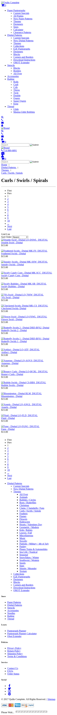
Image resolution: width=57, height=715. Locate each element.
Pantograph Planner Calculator (22, 633)
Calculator (18, 29)
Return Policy (14, 651)
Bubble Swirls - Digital (12, 385)
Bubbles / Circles (27, 500)
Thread (10, 106)
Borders (17, 71)
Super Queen (19, 101)
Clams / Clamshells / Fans (31, 508)
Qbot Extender (14, 636)
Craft (15, 84)
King (15, 103)
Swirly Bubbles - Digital (13, 286)
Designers (18, 24)
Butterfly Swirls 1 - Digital (14, 341)
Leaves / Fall (25, 532)
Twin (15, 92)
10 (8, 220)
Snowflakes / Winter (29, 557)
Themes (17, 21)
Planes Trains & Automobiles (33, 549)
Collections (18, 46)
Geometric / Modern (29, 527)
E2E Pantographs (21, 49)
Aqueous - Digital (9, 363)
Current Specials (21, 13)
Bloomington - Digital (11, 396)
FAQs (10, 671)
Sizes (15, 27)
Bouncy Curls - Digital (12, 374)
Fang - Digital (8, 429)
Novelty (23, 541)
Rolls (15, 81)
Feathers (23, 513)
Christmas (24, 505)
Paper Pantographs (16, 10)
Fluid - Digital (8, 418)
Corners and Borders (23, 57)
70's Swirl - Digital (10, 297)
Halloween (24, 522)
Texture (23, 571)
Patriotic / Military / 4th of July (34, 543)
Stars (21, 565)
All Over (17, 73)
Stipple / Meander (27, 568)
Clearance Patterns (22, 32)
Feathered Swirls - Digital (13, 253)
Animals (23, 497)
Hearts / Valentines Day (30, 524)
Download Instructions (24, 60)
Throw (16, 90)
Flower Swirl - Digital (11, 319)
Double (17, 95)
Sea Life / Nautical (28, 552)
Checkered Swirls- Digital (13, 308)
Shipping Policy (15, 653)
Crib (15, 87)
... (8, 223)
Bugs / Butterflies (27, 502)
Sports (22, 563)
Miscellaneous (26, 535)
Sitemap (51, 699)
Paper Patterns (14, 602)
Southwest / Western (29, 560)
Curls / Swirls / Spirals (30, 511)
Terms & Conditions (17, 656)
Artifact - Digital (9, 352)
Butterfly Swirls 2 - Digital (14, 330)
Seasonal (23, 554)
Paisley (22, 546)
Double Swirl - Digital (12, 242)
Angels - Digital (9, 407)
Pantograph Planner (16, 630)
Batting (10, 79)
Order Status (13, 673)
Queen (16, 98)
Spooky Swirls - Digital (12, 264)
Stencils (11, 65)
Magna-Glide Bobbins (24, 112)
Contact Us (12, 668)
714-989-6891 (10, 150)
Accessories (13, 76)
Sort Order (6, 237)
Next (9, 226)
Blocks (16, 54)
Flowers (23, 519)
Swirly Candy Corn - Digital (15, 275)
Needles (11, 613)
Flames (22, 516)
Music (22, 538)
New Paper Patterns (22, 18)
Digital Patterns (14, 35)
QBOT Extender (21, 62)
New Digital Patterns (23, 40)
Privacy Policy (14, 648)
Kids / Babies (25, 530)
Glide (16, 109)
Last (9, 229)
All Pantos (18, 16)
